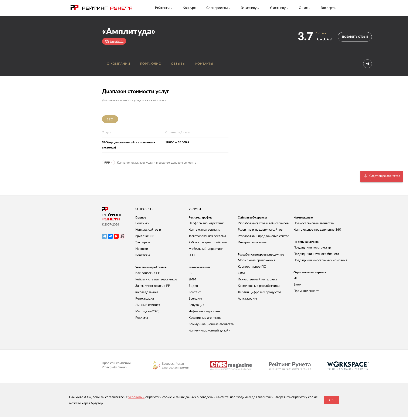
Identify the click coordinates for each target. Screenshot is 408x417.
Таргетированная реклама (207, 236)
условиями (136, 397)
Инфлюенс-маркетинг (204, 311)
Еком (297, 284)
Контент (194, 292)
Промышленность (306, 291)
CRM (241, 273)
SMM (192, 279)
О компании (118, 63)
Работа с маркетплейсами (207, 242)
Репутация (196, 305)
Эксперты (328, 8)
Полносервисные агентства (313, 223)
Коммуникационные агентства (211, 324)
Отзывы (178, 63)
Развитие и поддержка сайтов (260, 229)
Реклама (141, 317)
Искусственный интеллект (257, 279)
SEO (110, 119)
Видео (193, 285)
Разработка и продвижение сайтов (263, 236)
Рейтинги (142, 223)
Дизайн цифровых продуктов (259, 292)
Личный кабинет (147, 305)
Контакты (204, 63)
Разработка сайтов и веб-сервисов (263, 223)
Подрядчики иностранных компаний (320, 260)
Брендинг (195, 298)
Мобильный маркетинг (205, 248)
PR (190, 273)
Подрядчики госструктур (312, 247)
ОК (331, 400)
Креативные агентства (204, 317)
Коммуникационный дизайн (209, 330)
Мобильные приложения (256, 260)
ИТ (295, 278)
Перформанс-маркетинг (206, 223)
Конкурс (189, 8)
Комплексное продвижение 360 (317, 229)
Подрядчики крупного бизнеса (316, 254)
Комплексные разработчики (259, 285)
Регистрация (144, 298)
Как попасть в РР (147, 273)
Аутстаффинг (247, 298)
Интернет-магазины (252, 242)
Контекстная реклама (204, 229)
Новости (141, 248)
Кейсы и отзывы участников (156, 279)
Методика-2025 (147, 311)
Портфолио (150, 63)
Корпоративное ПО (252, 266)
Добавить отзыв (355, 37)
